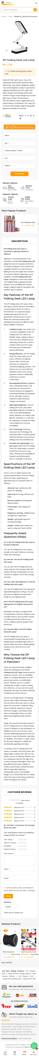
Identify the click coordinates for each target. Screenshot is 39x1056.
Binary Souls (28, 1047)
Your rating (9, 840)
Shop (10, 16)
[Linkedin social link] (33, 115)
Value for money (10, 843)
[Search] (35, 9)
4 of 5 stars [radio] (24, 839)
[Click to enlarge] (6, 50)
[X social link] (28, 115)
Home (4, 16)
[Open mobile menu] (36, 3)
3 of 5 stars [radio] (22, 839)
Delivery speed (10, 849)
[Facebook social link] (25, 115)
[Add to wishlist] (15, 932)
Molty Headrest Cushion (8, 952)
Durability (7, 846)
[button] (34, 1045)
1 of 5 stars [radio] (19, 839)
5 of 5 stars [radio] (26, 839)
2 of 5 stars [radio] (20, 839)
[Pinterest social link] (30, 115)
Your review (9, 853)
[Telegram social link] (20, 118)
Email (6, 878)
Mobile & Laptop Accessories (25, 16)
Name (7, 869)
